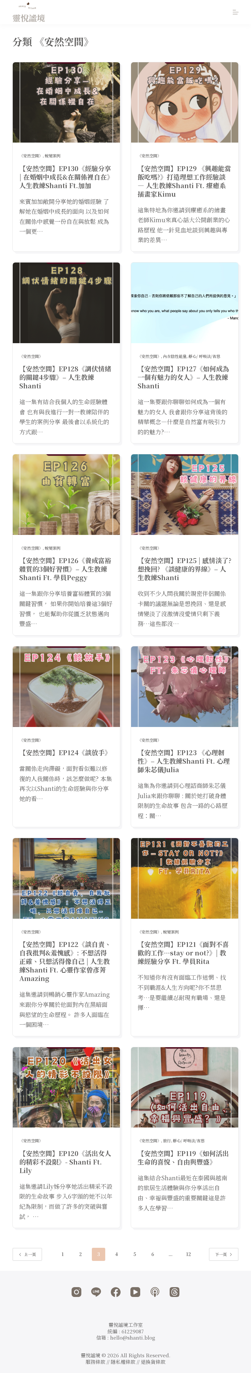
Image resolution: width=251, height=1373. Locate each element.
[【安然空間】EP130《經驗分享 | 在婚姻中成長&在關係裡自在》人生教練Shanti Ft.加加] (66, 102)
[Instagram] (76, 1292)
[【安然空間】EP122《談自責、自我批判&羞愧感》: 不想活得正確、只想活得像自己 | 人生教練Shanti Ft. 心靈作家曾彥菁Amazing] (66, 878)
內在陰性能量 (175, 356)
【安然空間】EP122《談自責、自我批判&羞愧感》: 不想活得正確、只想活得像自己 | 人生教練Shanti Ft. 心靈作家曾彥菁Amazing (65, 961)
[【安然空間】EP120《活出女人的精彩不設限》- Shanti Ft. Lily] (66, 1087)
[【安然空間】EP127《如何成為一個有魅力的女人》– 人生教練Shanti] (184, 303)
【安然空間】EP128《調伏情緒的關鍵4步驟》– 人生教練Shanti (65, 377)
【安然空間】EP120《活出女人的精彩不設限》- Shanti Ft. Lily (65, 1161)
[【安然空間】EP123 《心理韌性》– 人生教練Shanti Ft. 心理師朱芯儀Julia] (184, 686)
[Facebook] (116, 1292)
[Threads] (174, 1292)
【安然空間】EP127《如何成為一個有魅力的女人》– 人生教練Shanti (183, 377)
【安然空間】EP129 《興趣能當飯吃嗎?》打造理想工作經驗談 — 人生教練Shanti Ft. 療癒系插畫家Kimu (184, 181)
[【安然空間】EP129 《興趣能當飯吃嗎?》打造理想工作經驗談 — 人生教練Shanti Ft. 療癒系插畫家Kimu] (184, 102)
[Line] (96, 1292)
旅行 (167, 1140)
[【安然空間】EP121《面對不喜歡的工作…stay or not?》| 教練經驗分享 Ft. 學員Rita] (184, 878)
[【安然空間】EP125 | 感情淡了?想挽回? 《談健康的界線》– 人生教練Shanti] (184, 494)
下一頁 (221, 1254)
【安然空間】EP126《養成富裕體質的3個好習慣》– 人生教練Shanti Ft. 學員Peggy (65, 569)
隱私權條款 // (126, 1361)
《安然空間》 (31, 155)
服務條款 (95, 1361)
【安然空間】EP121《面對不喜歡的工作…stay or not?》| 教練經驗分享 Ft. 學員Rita (183, 952)
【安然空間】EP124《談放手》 (65, 752)
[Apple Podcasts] (155, 1292)
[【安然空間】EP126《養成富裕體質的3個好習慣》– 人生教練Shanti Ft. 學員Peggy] (66, 494)
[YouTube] (135, 1292)
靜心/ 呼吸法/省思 (204, 356)
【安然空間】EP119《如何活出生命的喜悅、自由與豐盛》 (183, 1157)
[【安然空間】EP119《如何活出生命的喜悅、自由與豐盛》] (184, 1087)
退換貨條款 (153, 1361)
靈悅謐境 (28, 18)
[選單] (236, 12)
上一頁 (30, 1254)
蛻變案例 (52, 155)
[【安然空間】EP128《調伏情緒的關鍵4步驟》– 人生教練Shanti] (66, 303)
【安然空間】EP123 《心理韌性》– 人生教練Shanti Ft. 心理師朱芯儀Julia (184, 761)
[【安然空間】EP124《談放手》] (66, 686)
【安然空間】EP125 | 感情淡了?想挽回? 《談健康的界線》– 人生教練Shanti (184, 569)
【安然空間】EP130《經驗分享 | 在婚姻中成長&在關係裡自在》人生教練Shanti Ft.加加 (65, 177)
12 (188, 1254)
